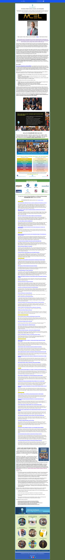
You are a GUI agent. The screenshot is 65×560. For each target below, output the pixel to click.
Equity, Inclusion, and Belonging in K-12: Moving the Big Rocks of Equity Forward (30, 375)
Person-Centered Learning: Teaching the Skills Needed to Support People (29, 316)
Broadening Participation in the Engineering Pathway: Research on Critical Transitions (31, 302)
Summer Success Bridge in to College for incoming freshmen (27, 503)
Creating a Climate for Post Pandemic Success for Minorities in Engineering (29, 307)
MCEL (38, 36)
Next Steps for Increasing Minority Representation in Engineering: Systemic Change (31, 259)
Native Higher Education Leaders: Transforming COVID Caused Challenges (29, 362)
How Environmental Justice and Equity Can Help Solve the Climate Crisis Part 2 (30, 440)
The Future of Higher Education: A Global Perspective (26, 324)
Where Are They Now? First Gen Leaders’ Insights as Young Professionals (29, 215)
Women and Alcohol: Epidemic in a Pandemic (25, 246)
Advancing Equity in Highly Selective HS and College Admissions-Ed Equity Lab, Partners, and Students (32, 410)
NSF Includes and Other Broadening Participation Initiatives (27, 265)
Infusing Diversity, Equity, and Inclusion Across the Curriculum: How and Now (30, 346)
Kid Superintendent (38, 384)
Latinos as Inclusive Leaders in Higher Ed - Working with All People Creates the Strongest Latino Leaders (31, 340)
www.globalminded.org (41, 553)
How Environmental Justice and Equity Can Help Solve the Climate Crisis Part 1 (30, 433)
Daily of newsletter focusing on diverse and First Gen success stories (28, 504)
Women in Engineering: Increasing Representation (25, 296)
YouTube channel (40, 200)
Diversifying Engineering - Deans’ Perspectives (25, 270)
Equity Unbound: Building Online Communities (25, 321)
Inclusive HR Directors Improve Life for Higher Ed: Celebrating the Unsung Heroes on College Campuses (32, 356)
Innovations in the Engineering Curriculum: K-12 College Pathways (28, 287)
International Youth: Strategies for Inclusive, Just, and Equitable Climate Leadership (30, 427)
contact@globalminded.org (33, 553)
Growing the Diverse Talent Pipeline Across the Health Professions (28, 252)
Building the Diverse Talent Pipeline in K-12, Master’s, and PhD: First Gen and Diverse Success (32, 369)
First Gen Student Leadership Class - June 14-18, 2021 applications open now (30, 502)
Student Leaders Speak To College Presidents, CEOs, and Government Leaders (30, 404)
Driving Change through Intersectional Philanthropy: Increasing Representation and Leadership (31, 399)
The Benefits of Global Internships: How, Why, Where (26, 420)
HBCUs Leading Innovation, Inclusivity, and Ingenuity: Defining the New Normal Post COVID (32, 351)
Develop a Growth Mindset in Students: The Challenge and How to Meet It (29, 334)
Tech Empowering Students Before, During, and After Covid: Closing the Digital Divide (31, 415)
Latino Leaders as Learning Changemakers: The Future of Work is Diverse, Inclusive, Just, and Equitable (32, 386)
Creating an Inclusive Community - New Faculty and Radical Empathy (29, 330)
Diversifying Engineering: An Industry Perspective (25, 281)
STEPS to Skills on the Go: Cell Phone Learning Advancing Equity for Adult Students (30, 393)
